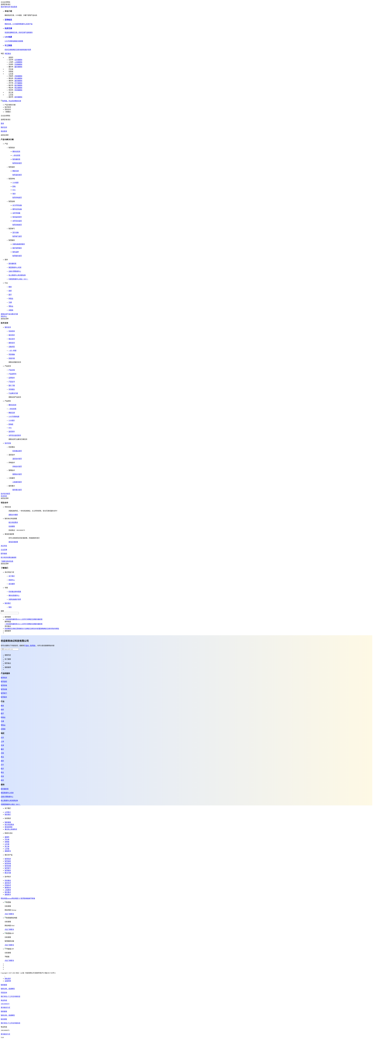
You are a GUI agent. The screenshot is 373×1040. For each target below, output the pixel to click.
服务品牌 (15, 252)
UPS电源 (15, 182)
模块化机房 (16, 151)
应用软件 (12, 378)
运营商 (11, 310)
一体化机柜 (16, 155)
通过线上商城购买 (11, 829)
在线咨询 (12, 331)
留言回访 (12, 335)
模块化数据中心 (14, 595)
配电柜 (11, 424)
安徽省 (11, 71)
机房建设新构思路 (15, 591)
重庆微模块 (18, 67)
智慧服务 (8, 870)
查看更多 (8, 851)
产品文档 (12, 370)
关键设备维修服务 (18, 244)
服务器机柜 (16, 159)
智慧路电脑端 (25, 898)
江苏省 (11, 95)
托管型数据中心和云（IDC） (18, 279)
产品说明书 (12, 374)
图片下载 (12, 385)
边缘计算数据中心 (15, 271)
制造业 (11, 298)
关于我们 (12, 576)
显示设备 (15, 232)
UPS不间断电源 (14, 416)
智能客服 (8, 822)
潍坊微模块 (18, 81)
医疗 (10, 294)
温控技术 (8, 883)
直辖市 (11, 57)
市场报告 (12, 389)
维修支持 (12, 343)
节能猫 (32, 898)
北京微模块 (18, 60)
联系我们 (8, 814)
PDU (14, 190)
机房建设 (8, 880)
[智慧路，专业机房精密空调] (11, 101)
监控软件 (12, 431)
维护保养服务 (17, 248)
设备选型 (12, 346)
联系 (10, 607)
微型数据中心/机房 (15, 267)
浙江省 (11, 92)
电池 (14, 193)
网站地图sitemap (6, 898)
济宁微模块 (18, 83)
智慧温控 (8, 861)
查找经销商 (8, 827)
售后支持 (12, 339)
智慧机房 (8, 859)
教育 (10, 287)
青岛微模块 (18, 78)
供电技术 (8, 885)
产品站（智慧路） (30, 645)
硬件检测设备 (17, 209)
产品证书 (12, 381)
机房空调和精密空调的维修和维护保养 (18, 49)
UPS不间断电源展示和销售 (14, 41)
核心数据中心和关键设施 (17, 275)
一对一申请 (12, 350)
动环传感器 (16, 213)
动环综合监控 (17, 221)
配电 (14, 186)
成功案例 (12, 584)
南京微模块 (18, 97)
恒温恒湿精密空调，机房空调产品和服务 (19, 32)
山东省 (11, 74)
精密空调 (15, 171)
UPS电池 (12, 420)
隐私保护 (8, 978)
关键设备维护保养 (15, 599)
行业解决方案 (13, 393)
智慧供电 (8, 863)
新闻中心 (12, 580)
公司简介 (8, 812)
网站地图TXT (16, 898)
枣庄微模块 (18, 88)
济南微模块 (18, 76)
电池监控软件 (17, 217)
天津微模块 (18, 64)
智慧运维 (8, 866)
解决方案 (8, 873)
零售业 (11, 306)
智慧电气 (8, 868)
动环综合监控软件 (15, 435)
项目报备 (12, 354)
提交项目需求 (9, 824)
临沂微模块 (18, 85)
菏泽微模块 (18, 90)
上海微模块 (18, 62)
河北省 (11, 69)
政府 (10, 291)
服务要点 (8, 892)
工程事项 (8, 890)
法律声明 (8, 981)
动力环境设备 (17, 205)
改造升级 (12, 358)
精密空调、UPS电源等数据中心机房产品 (18, 24)
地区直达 (8, 53)
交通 (10, 302)
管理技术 (8, 887)
